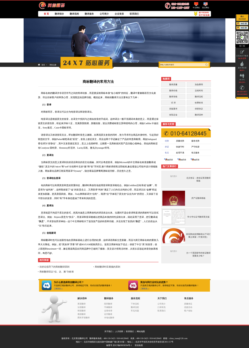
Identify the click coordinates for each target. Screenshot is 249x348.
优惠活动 (188, 307)
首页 (43, 65)
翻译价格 (173, 91)
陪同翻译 (108, 304)
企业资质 (119, 14)
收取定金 (173, 115)
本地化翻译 (109, 318)
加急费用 (199, 84)
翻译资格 (173, 97)
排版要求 (173, 109)
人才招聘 (119, 331)
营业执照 (139, 345)
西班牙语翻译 (84, 318)
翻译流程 (74, 14)
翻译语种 (199, 115)
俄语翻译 (82, 314)
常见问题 (135, 311)
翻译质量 (173, 84)
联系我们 (134, 14)
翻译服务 (89, 14)
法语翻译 (82, 307)
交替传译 (108, 311)
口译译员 (161, 307)
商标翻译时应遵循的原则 (107, 267)
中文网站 (196, 8)
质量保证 (188, 304)
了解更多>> (58, 288)
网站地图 (141, 331)
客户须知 (188, 311)
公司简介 (104, 14)
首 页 (46, 14)
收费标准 (199, 103)
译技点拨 (52, 65)
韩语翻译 (82, 311)
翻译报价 (59, 14)
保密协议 (199, 109)
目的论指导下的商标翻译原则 (54, 267)
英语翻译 (82, 304)
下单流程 (135, 304)
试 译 (173, 103)
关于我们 (108, 331)
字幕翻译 (108, 307)
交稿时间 (199, 91)
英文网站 (205, 8)
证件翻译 (108, 314)
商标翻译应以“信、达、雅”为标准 (56, 271)
